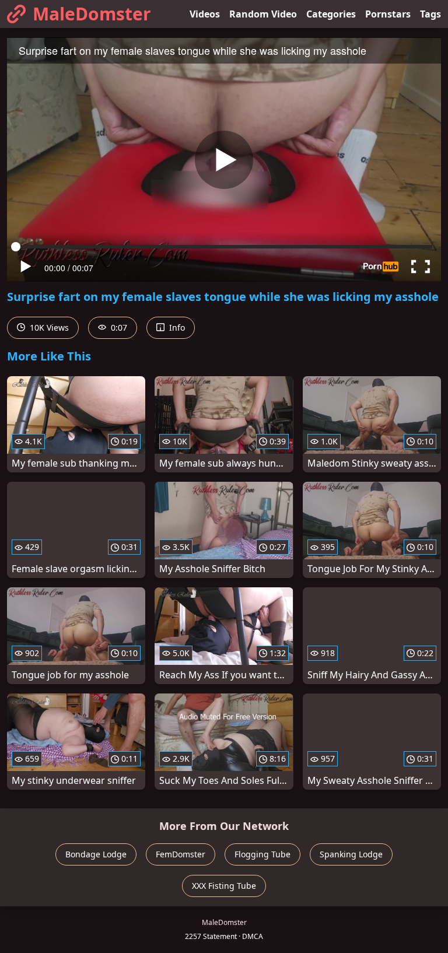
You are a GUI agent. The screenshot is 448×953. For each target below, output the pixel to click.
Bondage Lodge (96, 854)
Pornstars (388, 14)
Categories (331, 14)
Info (176, 327)
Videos (205, 14)
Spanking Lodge (351, 854)
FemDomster (180, 854)
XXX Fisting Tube (224, 885)
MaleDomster (92, 14)
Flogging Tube (262, 854)
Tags (430, 14)
